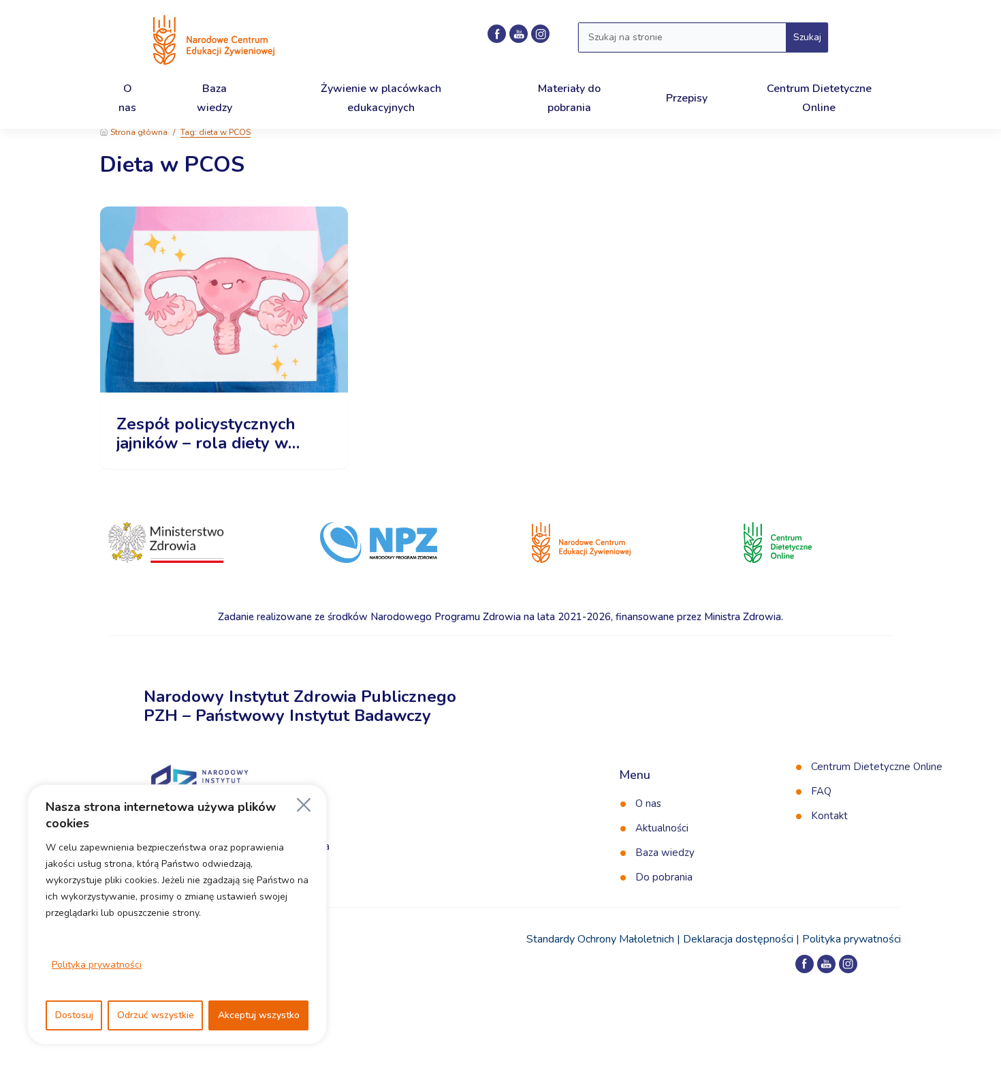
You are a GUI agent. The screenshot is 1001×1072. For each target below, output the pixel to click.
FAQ (821, 791)
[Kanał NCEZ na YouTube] (518, 34)
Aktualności (661, 828)
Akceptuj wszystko (259, 1015)
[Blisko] (304, 805)
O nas (648, 803)
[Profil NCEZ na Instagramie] (540, 34)
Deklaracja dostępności (738, 939)
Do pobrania (664, 877)
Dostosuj (74, 1015)
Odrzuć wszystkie (155, 1015)
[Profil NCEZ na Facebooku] (497, 34)
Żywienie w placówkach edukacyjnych (381, 97)
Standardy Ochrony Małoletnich (600, 939)
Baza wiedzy (665, 852)
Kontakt (829, 816)
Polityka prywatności (97, 964)
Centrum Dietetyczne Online (876, 767)
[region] (177, 914)
